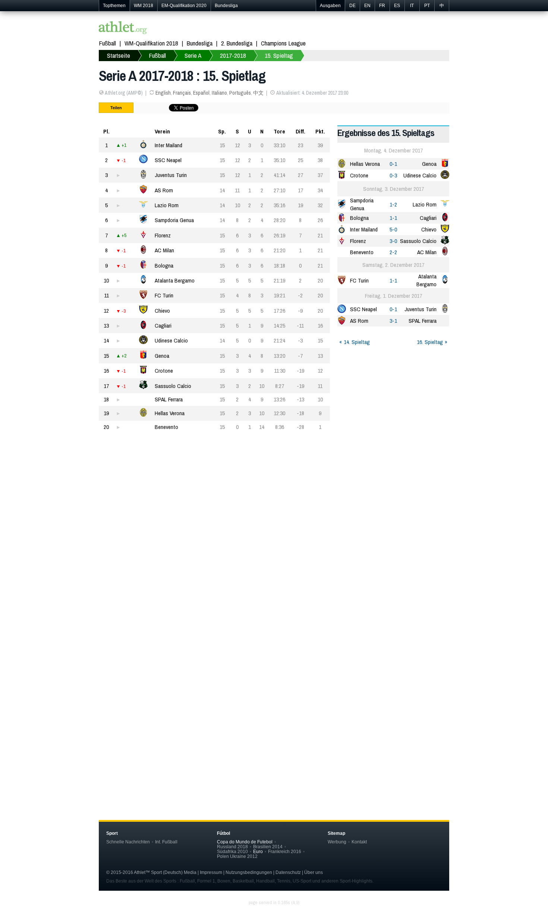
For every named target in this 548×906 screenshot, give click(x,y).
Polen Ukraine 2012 (237, 856)
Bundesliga (226, 5)
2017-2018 (233, 55)
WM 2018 (143, 5)
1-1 (393, 218)
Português (240, 92)
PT (427, 5)
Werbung (337, 841)
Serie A (193, 55)
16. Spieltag (430, 342)
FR (382, 5)
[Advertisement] (274, 512)
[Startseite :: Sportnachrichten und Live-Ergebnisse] (123, 28)
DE (352, 5)
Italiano (219, 92)
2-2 (393, 252)
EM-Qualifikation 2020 (184, 5)
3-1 (393, 321)
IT (412, 5)
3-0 (393, 241)
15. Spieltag (279, 55)
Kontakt (359, 841)
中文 (258, 92)
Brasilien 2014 (268, 846)
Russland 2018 (232, 846)
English (163, 92)
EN (367, 5)
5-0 (393, 229)
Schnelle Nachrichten (128, 841)
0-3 (393, 175)
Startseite (118, 55)
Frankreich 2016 (284, 851)
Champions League (283, 43)
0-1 (393, 164)
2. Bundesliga (236, 43)
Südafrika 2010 (232, 851)
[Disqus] (274, 680)
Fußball (107, 43)
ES (397, 5)
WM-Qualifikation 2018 (151, 43)
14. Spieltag (357, 342)
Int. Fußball (166, 841)
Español (201, 92)
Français (182, 92)
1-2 (393, 204)
